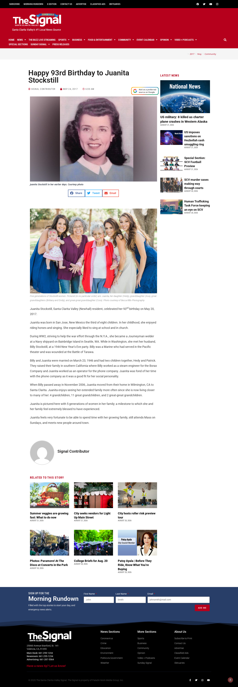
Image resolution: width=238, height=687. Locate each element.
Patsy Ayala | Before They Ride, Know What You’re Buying (135, 565)
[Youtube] (210, 4)
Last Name (121, 594)
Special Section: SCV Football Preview (194, 162)
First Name (89, 594)
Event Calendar (145, 39)
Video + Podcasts (184, 39)
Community (124, 39)
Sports (62, 39)
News (20, 39)
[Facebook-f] (190, 680)
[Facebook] (197, 4)
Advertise (81, 4)
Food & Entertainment (100, 39)
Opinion (164, 39)
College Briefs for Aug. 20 (91, 561)
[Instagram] (217, 4)
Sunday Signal (39, 44)
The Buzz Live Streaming (42, 39)
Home (11, 39)
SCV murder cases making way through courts (196, 183)
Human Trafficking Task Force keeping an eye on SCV (197, 205)
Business (77, 39)
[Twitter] (204, 4)
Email (150, 594)
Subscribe (14, 4)
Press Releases (60, 44)
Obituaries (114, 4)
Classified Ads (97, 4)
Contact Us (66, 4)
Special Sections (18, 44)
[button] (225, 40)
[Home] (186, 54)
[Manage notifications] (230, 679)
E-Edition (52, 4)
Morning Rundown (33, 4)
